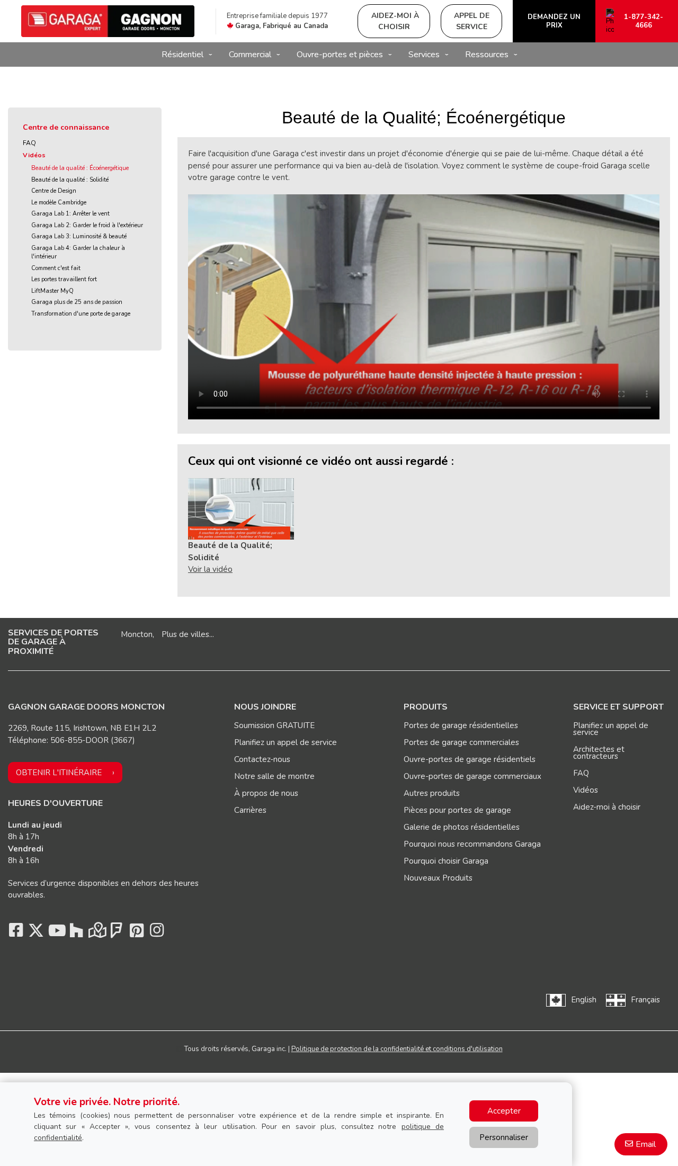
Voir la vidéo (210, 569)
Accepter (504, 1111)
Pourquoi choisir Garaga (446, 861)
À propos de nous (266, 793)
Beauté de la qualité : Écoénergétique (80, 168)
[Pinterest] (137, 933)
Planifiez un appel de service (285, 742)
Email (646, 1144)
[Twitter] (36, 933)
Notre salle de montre (274, 776)
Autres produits (432, 793)
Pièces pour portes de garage (457, 810)
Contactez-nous (262, 759)
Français (645, 999)
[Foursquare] (116, 933)
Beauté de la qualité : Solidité (70, 180)
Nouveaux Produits (438, 878)
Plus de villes (185, 634)
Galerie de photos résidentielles (462, 827)
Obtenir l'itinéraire (59, 772)
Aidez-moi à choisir (606, 807)
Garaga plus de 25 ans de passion (76, 302)
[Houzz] (76, 933)
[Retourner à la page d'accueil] (107, 21)
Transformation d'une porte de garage (80, 314)
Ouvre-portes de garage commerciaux (472, 776)
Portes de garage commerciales (461, 742)
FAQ (29, 143)
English (583, 999)
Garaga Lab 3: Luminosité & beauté (79, 236)
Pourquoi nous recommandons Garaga (472, 844)
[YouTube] (56, 933)
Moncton (137, 634)
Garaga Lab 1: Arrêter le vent (70, 214)
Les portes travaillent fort (64, 279)
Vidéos (34, 155)
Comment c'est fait (56, 268)
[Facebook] (16, 933)
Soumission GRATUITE (274, 725)
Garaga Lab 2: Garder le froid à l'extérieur (87, 225)
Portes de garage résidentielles (461, 725)
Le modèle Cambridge (58, 203)
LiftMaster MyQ (52, 291)
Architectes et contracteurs (599, 752)
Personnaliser (503, 1137)
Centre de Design (53, 191)
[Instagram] (157, 933)
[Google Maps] (96, 933)
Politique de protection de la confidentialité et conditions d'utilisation (397, 1049)
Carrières (250, 810)
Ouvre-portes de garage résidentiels (470, 759)
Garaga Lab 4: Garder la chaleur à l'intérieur (78, 252)
